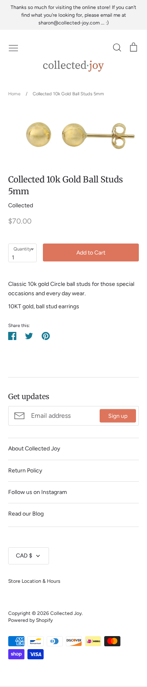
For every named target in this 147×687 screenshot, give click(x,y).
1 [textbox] (13, 257)
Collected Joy (66, 613)
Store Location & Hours (34, 581)
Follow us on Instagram (37, 492)
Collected (20, 205)
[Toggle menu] (13, 47)
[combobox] (22, 253)
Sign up (117, 415)
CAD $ (24, 555)
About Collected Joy (34, 448)
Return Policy (25, 470)
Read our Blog (26, 513)
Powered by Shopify (30, 620)
